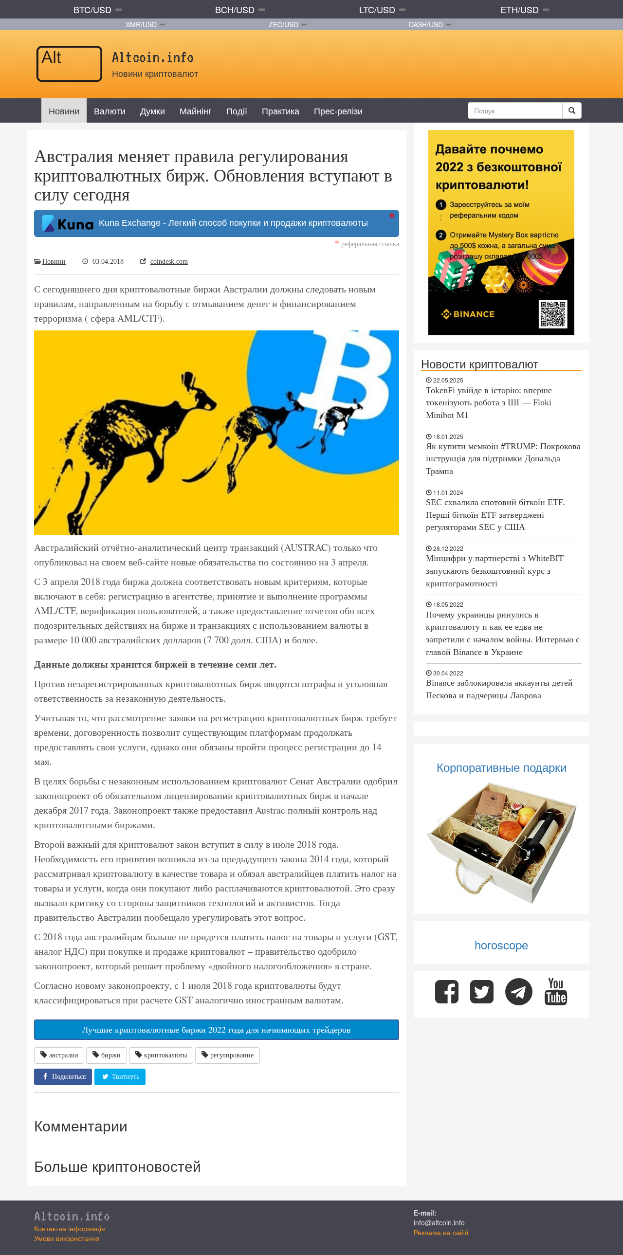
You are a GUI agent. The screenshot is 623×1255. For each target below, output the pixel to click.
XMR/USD (141, 24)
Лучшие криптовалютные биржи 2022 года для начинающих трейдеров (216, 1029)
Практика (280, 110)
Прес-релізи (338, 110)
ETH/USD (519, 9)
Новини (64, 110)
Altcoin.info (72, 1215)
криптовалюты (165, 1055)
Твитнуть (124, 1076)
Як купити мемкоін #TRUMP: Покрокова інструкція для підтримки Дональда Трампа (503, 458)
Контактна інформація (69, 1228)
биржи (111, 1055)
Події (236, 110)
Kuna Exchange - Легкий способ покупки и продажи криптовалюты (231, 223)
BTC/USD (92, 9)
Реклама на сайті (441, 1232)
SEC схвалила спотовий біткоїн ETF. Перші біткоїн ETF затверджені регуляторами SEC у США (495, 514)
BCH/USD (235, 9)
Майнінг (196, 110)
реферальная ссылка (367, 243)
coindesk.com (169, 261)
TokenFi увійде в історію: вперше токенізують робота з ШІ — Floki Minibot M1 (489, 402)
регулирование (232, 1055)
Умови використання (67, 1238)
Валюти (110, 110)
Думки (152, 110)
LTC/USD (377, 9)
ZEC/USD (283, 24)
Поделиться (68, 1076)
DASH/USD (426, 24)
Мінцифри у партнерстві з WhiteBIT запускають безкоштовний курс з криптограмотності (495, 570)
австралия (63, 1055)
